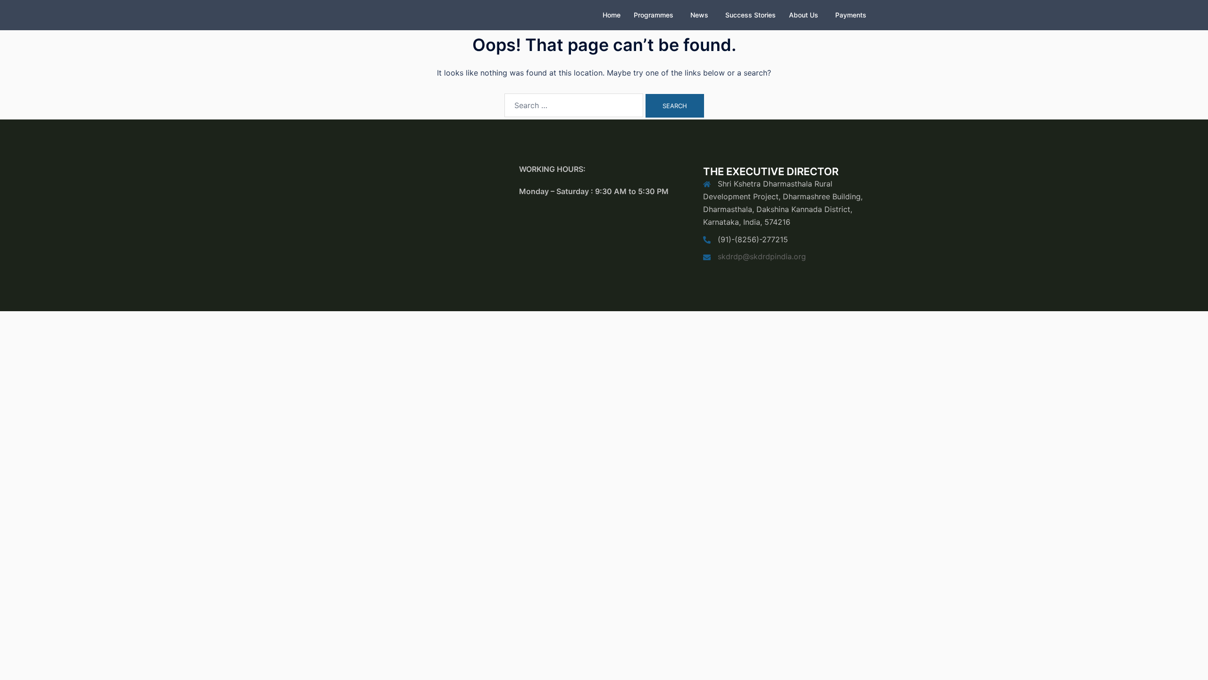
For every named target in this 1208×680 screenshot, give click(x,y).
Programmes (653, 15)
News (699, 15)
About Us (803, 15)
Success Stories (750, 15)
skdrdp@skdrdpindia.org (762, 256)
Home (612, 15)
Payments (850, 15)
